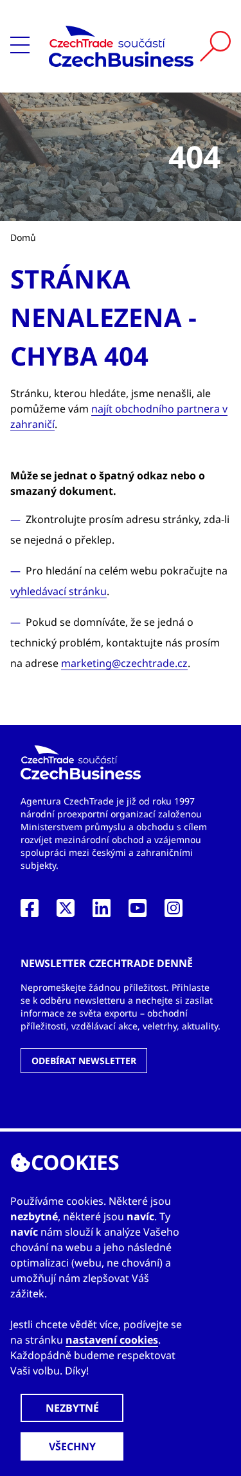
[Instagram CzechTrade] (174, 912)
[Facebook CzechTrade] (30, 912)
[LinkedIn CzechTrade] (102, 912)
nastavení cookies (112, 1340)
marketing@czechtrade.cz (124, 663)
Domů (23, 237)
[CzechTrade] (121, 46)
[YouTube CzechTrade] (138, 912)
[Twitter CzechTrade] (66, 912)
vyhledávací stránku (58, 591)
